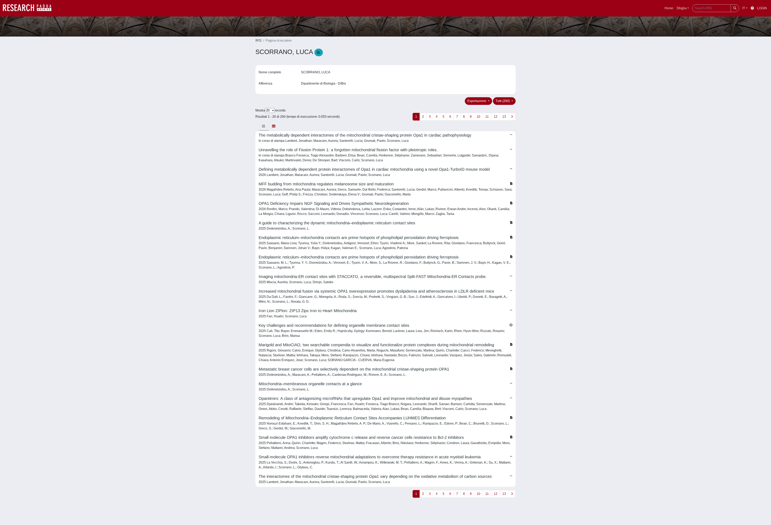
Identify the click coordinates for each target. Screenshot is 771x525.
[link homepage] (29, 8)
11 (487, 116)
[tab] (264, 126)
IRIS (258, 40)
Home (669, 8)
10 (478, 116)
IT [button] (743, 8)
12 (495, 116)
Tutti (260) (503, 101)
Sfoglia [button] (681, 8)
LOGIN (762, 8)
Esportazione (477, 101)
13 (504, 116)
